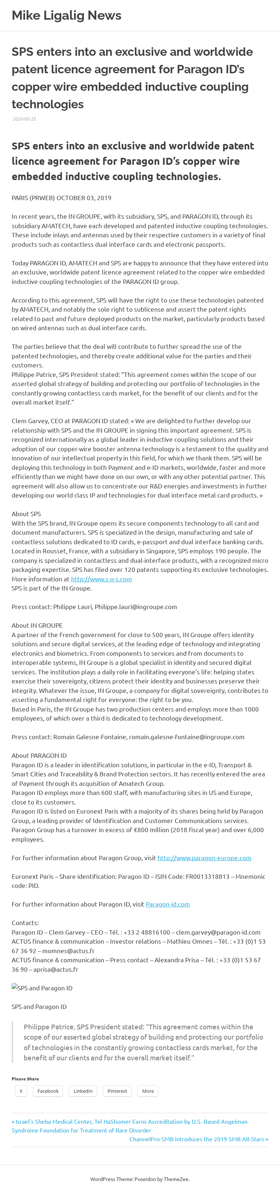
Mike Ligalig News (66, 15)
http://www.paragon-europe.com (205, 857)
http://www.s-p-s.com (101, 578)
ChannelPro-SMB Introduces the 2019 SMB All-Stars (196, 1138)
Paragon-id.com (168, 904)
